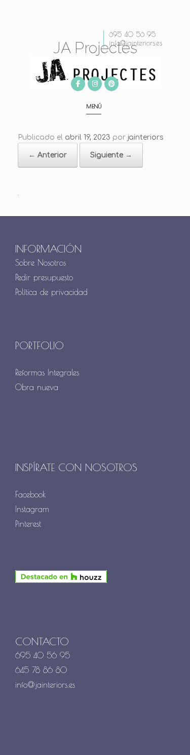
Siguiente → (111, 155)
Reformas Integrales (47, 372)
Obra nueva (38, 387)
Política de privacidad (51, 292)
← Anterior (47, 155)
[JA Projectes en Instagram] (95, 83)
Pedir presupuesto (44, 277)
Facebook (30, 494)
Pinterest (28, 523)
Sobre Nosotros (40, 262)
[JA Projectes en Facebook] (78, 83)
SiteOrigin (113, 735)
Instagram (32, 509)
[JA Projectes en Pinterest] (111, 83)
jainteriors (146, 137)
